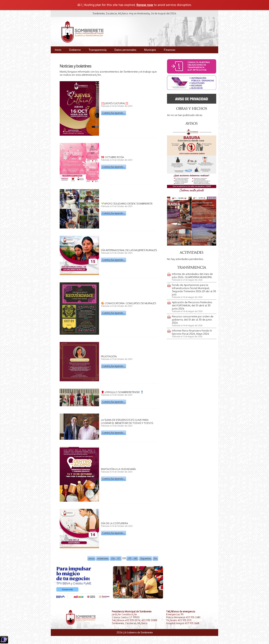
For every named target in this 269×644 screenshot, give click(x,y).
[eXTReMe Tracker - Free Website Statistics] (4, 642)
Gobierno (75, 49)
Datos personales (125, 49)
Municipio (150, 49)
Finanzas (169, 49)
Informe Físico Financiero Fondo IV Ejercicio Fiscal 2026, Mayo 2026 (192, 332)
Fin (155, 558)
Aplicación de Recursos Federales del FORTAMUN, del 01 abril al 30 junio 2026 (192, 305)
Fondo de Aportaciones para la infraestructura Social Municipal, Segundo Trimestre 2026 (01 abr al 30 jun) (194, 289)
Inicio (58, 49)
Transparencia (98, 49)
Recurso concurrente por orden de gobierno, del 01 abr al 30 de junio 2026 (192, 319)
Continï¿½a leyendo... (113, 112)
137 (118, 558)
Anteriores (102, 558)
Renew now (144, 5)
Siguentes (145, 558)
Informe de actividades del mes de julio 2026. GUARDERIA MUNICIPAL (192, 275)
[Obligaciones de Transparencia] (191, 88)
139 (129, 558)
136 (113, 558)
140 (135, 558)
